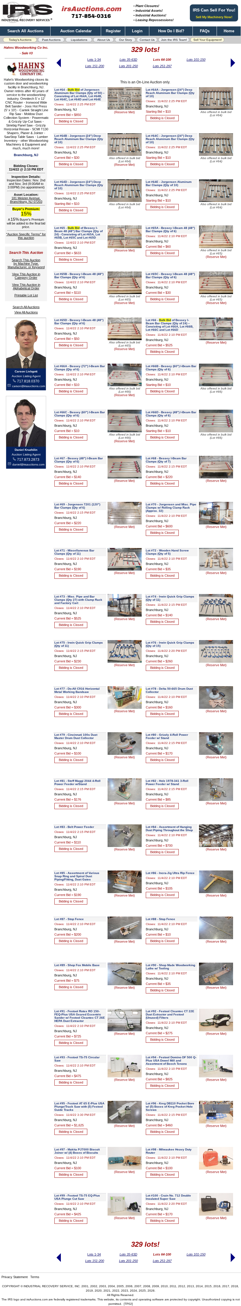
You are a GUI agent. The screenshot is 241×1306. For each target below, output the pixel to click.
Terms (34, 1277)
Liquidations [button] (79, 39)
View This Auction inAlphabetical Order (26, 286)
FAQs (205, 31)
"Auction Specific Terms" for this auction (26, 235)
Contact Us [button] (147, 39)
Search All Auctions (25, 31)
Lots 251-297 (162, 66)
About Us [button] (103, 39)
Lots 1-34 (94, 59)
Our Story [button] (125, 39)
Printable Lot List (26, 295)
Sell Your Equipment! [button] (207, 39)
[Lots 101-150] (232, 69)
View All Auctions (26, 312)
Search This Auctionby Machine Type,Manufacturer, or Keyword (26, 263)
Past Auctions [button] (51, 39)
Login (137, 31)
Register (113, 31)
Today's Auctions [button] (20, 39)
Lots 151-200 (94, 66)
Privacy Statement (14, 1277)
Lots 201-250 (128, 66)
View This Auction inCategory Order (26, 275)
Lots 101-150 (196, 59)
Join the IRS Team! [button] (174, 39)
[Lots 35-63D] (59, 69)
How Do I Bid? (171, 31)
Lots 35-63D (128, 59)
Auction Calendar (76, 31)
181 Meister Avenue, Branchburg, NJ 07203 (26, 199)
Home (229, 31)
